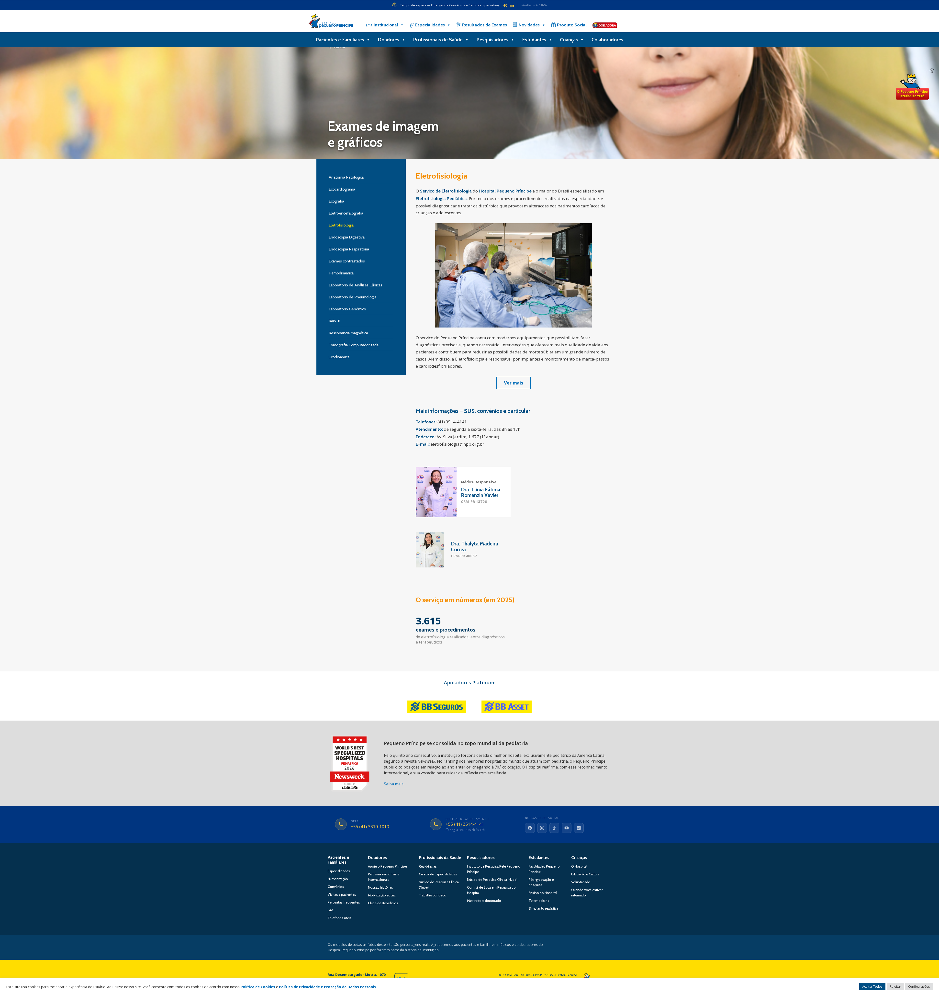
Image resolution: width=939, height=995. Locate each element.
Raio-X (334, 321)
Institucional (386, 25)
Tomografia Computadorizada (354, 345)
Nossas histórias (380, 887)
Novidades (529, 25)
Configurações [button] (919, 986)
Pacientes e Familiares (340, 40)
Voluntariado (580, 882)
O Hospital (579, 866)
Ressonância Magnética (348, 333)
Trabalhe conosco (432, 895)
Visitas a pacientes (342, 894)
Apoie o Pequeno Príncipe (387, 866)
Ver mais (513, 383)
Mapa (401, 978)
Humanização (338, 879)
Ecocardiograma (342, 189)
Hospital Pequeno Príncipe (331, 22)
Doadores (388, 40)
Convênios (336, 886)
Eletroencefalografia (346, 213)
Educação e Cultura (585, 874)
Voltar (339, 47)
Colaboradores (607, 40)
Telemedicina (539, 900)
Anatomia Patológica (346, 177)
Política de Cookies (258, 986)
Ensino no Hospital (543, 893)
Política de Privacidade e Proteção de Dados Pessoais (327, 986)
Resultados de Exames (484, 25)
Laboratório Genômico (347, 309)
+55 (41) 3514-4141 (465, 824)
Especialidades (430, 25)
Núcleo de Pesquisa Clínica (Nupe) (492, 879)
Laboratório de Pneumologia (352, 297)
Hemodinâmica (341, 273)
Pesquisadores (492, 40)
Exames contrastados (347, 261)
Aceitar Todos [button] (872, 986)
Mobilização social (381, 895)
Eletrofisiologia (341, 225)
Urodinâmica (339, 357)
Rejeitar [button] (895, 986)
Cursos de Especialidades (438, 874)
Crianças (569, 40)
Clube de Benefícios (383, 903)
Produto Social (572, 25)
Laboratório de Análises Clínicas (355, 285)
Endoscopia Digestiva (347, 237)
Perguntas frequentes (344, 902)
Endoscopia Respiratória (349, 249)
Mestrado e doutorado (484, 900)
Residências (428, 866)
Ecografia (336, 201)
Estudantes (534, 40)
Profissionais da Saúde (440, 857)
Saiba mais (393, 784)
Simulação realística (543, 908)
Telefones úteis (339, 918)
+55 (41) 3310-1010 (370, 826)
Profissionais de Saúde (438, 40)
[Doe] (605, 25)
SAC (331, 910)
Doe (912, 86)
